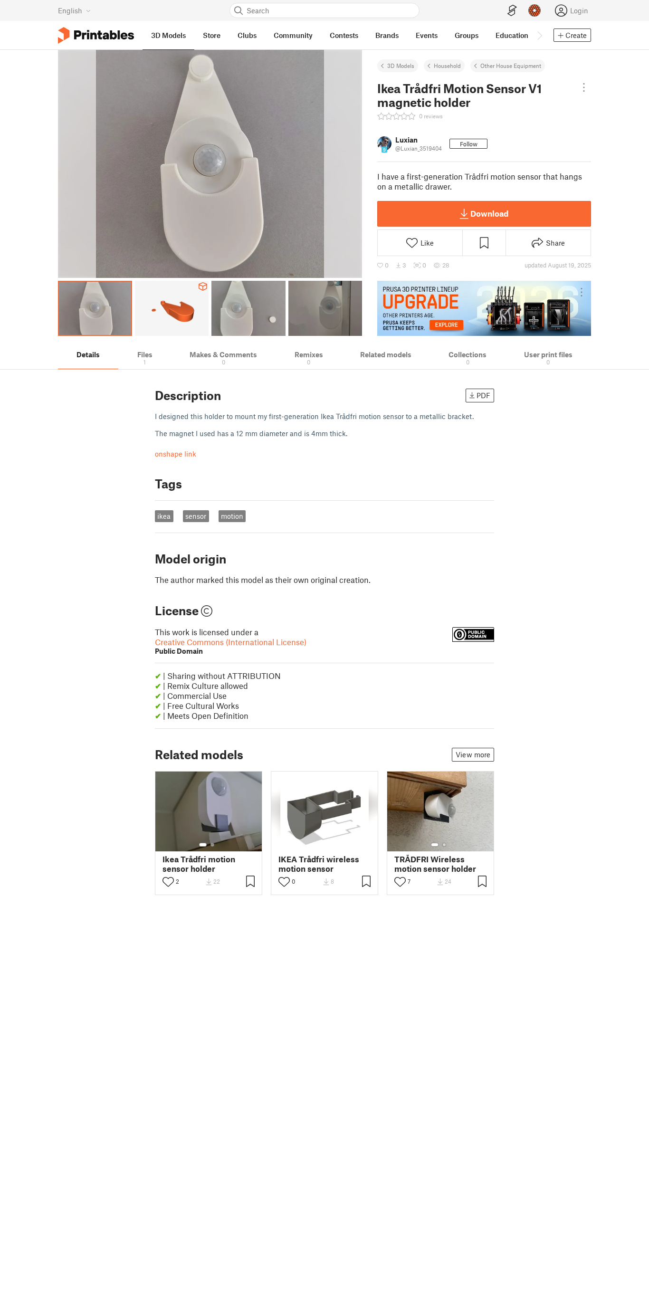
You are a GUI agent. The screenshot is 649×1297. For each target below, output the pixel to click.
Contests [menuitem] (344, 35)
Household (447, 65)
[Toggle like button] (168, 881)
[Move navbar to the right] (539, 35)
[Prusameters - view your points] (534, 10)
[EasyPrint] (512, 10)
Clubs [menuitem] (247, 35)
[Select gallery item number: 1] (203, 845)
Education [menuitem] (512, 35)
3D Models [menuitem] (168, 35)
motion (232, 516)
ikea (164, 516)
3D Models (400, 65)
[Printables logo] (96, 35)
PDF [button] (483, 395)
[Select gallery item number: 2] (212, 845)
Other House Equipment (510, 65)
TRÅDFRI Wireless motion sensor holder (435, 864)
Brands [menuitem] (387, 35)
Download (489, 213)
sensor (195, 516)
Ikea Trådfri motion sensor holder (198, 864)
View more (473, 754)
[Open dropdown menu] (583, 87)
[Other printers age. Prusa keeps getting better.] (484, 308)
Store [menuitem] (211, 35)
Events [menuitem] (427, 35)
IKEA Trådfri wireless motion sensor (318, 864)
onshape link (175, 453)
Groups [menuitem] (466, 35)
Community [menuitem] (293, 35)
